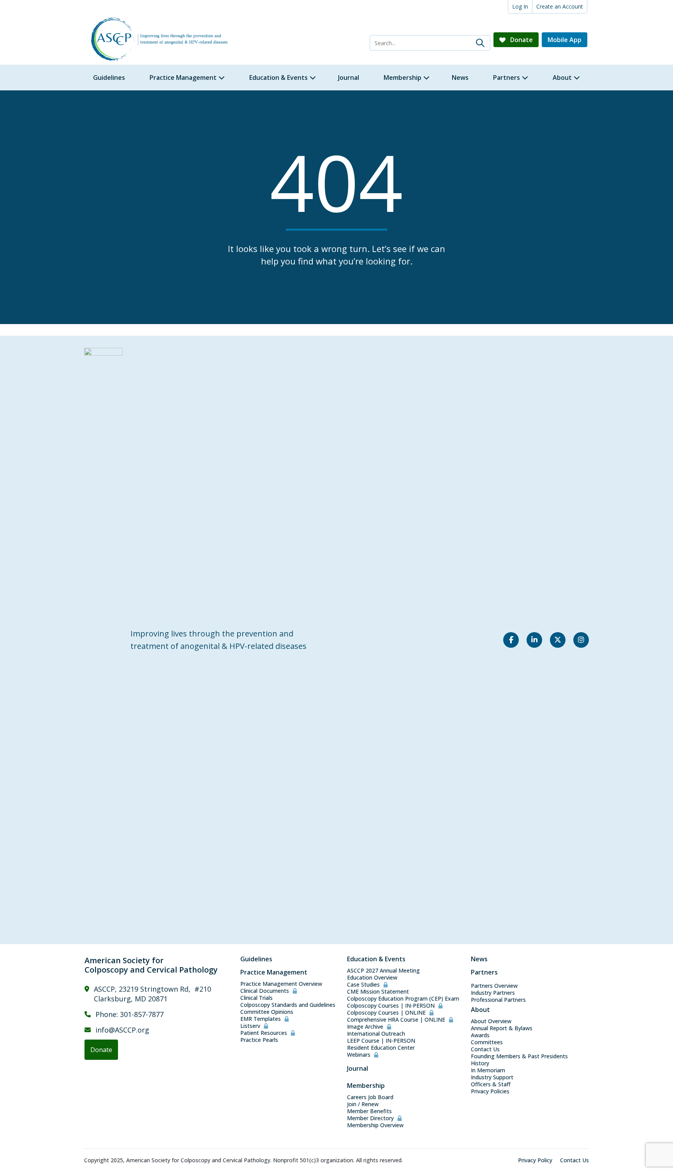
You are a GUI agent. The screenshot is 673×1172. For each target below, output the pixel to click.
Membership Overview (375, 1125)
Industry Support (492, 1077)
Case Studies (363, 984)
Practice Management (273, 972)
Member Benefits (369, 1111)
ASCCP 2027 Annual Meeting (383, 970)
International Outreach (376, 1033)
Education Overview (372, 977)
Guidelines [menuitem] (109, 77)
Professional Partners (498, 999)
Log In (520, 6)
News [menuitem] (460, 77)
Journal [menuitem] (348, 77)
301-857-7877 (142, 1014)
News (479, 959)
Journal (357, 1068)
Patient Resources (263, 1032)
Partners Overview (494, 985)
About (480, 1009)
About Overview (491, 1021)
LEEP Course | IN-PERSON (381, 1040)
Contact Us (485, 1049)
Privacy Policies (490, 1091)
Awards (480, 1035)
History (480, 1063)
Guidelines (256, 959)
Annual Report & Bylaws (501, 1028)
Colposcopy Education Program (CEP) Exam (403, 998)
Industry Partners (493, 992)
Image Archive (365, 1026)
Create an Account (559, 6)
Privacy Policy (535, 1160)
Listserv (250, 1025)
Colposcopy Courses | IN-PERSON (391, 1005)
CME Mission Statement (378, 991)
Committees (487, 1042)
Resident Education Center (381, 1047)
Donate (521, 39)
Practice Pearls (259, 1039)
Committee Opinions (266, 1011)
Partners (484, 972)
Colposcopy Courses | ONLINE (386, 1012)
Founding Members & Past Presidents (519, 1056)
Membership (366, 1085)
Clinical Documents (264, 990)
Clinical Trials (256, 997)
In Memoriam (488, 1070)
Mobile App (564, 39)
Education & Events (376, 959)
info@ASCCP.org (122, 1030)
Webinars (358, 1054)
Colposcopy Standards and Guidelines (287, 1004)
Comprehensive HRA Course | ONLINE (396, 1019)
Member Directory (370, 1118)
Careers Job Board (370, 1097)
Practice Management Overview (281, 983)
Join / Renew (363, 1104)
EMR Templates (260, 1018)
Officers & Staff (491, 1084)
